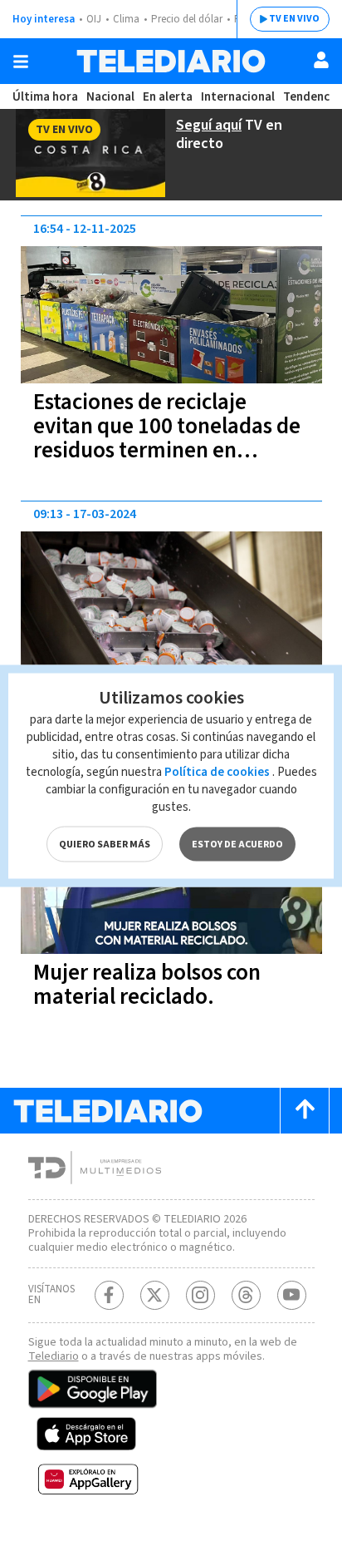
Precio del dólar (186, 19)
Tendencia (311, 97)
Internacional (238, 97)
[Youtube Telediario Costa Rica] (291, 1295)
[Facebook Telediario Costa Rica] (109, 1295)
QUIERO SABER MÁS (104, 844)
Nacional (110, 97)
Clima (126, 19)
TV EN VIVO (294, 19)
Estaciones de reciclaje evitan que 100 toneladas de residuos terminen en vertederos (166, 438)
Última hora (45, 97)
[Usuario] (321, 60)
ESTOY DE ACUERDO (237, 844)
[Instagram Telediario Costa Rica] (200, 1295)
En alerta (168, 97)
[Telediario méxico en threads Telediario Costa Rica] (246, 1295)
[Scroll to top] (305, 1111)
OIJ (93, 19)
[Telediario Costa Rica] (171, 61)
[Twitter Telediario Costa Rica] (154, 1295)
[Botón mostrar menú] (20, 61)
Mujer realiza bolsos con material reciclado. (147, 984)
